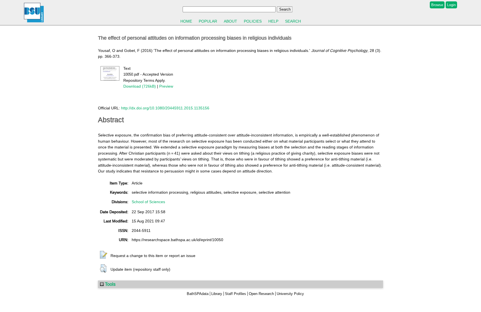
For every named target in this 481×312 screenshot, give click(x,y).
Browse (437, 5)
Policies (253, 21)
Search (293, 21)
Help (273, 21)
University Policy (290, 294)
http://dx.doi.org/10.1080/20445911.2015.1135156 (165, 108)
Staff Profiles (235, 294)
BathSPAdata (197, 294)
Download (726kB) (139, 86)
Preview (166, 86)
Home (186, 21)
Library (216, 294)
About (230, 21)
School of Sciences (148, 202)
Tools (110, 284)
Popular (208, 21)
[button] (103, 255)
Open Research (261, 294)
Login (451, 5)
